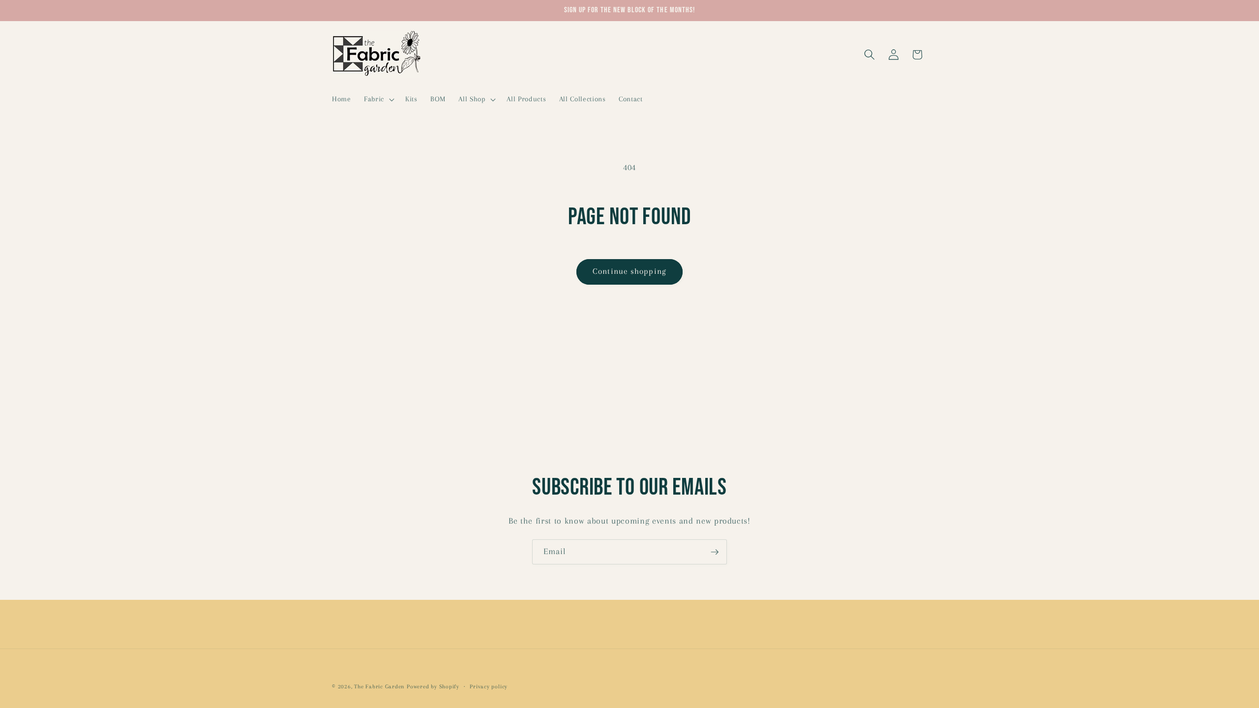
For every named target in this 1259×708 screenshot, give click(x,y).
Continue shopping (629, 271)
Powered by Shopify (433, 686)
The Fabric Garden (379, 686)
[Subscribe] (714, 552)
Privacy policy (489, 686)
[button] (378, 99)
